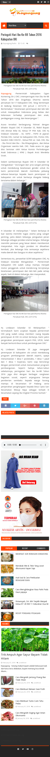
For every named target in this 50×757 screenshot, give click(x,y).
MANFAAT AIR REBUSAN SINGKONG (32, 554)
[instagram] (48, 2)
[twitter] (41, 2)
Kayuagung (6, 93)
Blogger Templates (37, 754)
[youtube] (44, 2)
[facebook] (38, 2)
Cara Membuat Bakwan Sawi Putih (30, 689)
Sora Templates (21, 754)
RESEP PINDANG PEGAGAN (28, 613)
